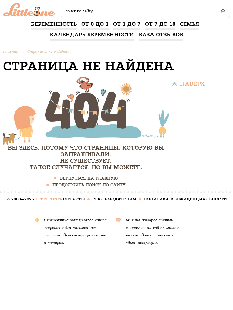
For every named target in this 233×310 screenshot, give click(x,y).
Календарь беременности (92, 34)
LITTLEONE (47, 199)
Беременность (54, 24)
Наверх (192, 83)
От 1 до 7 (126, 24)
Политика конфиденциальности (185, 199)
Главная (10, 51)
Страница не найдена (48, 51)
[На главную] (30, 11)
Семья (189, 24)
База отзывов (161, 34)
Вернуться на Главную (89, 178)
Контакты (72, 199)
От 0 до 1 (95, 24)
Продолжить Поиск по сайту (89, 184)
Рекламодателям (114, 199)
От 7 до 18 (160, 24)
